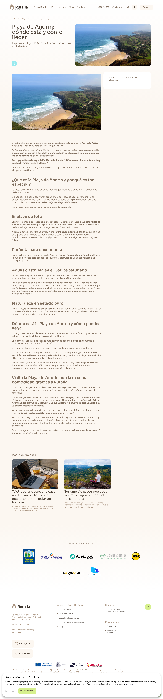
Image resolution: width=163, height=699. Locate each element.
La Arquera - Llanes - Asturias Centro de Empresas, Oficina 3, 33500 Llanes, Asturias (27, 617)
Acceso (146, 7)
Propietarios (112, 626)
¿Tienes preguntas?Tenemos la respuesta (116, 610)
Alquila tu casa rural (120, 7)
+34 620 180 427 (19, 633)
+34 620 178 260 (102, 7)
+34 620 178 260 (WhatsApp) (24, 630)
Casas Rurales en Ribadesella (71, 622)
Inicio (14, 19)
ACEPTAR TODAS (27, 691)
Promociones (58, 7)
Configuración (11, 691)
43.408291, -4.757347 (21, 625)
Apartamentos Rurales (68, 614)
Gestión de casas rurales (114, 632)
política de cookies (134, 684)
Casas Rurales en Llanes (69, 618)
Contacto (82, 7)
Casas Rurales (40, 7)
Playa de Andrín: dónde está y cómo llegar (36, 19)
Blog (71, 7)
